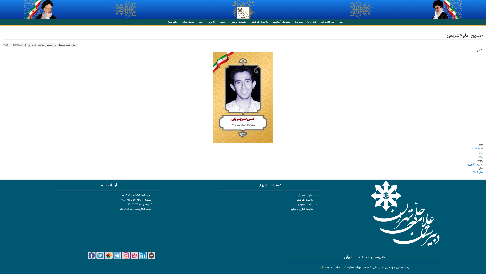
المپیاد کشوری (475, 164)
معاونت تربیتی (238, 22)
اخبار (201, 22)
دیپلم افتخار (477, 149)
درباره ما (311, 22)
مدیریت (299, 22)
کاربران (211, 22)
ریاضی (480, 156)
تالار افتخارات (328, 22)
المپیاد (222, 22)
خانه (341, 22)
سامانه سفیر (188, 22)
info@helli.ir (126, 209)
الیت (320, 267)
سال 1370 (478, 172)
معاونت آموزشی (281, 22)
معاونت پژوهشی (260, 22)
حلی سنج (173, 22)
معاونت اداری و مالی (302, 209)
